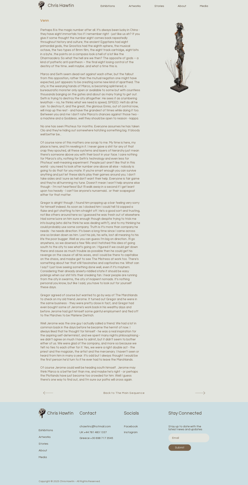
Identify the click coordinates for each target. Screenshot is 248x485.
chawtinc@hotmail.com (95, 426)
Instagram (131, 432)
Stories (43, 443)
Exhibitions (46, 430)
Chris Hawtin (61, 5)
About (43, 450)
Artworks (45, 437)
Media (43, 457)
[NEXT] (48, 393)
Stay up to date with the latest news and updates (185, 428)
